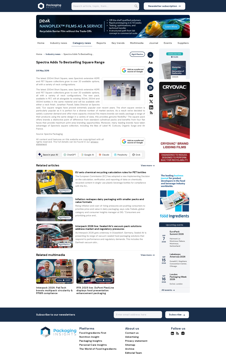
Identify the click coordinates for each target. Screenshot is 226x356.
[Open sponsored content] (113, 37)
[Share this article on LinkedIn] (151, 108)
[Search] (136, 6)
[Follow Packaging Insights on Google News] (183, 335)
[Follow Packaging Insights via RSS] (177, 335)
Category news (82, 43)
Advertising (132, 336)
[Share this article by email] (151, 96)
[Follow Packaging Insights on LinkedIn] (172, 335)
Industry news (58, 43)
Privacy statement (136, 340)
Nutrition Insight (89, 336)
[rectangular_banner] (174, 218)
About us (132, 328)
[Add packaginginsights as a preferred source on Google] (133, 70)
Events (168, 43)
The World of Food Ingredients (98, 348)
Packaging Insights (90, 340)
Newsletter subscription (162, 6)
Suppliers (183, 43)
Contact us (132, 332)
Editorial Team (133, 352)
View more (146, 165)
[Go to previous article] (151, 80)
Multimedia (136, 43)
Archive (129, 348)
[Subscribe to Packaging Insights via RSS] (151, 114)
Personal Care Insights (93, 344)
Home (40, 43)
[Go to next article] (151, 88)
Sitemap (130, 344)
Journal (153, 43)
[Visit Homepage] (49, 11)
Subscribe (175, 314)
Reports (101, 43)
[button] (69, 154)
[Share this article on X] (151, 102)
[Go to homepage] (58, 336)
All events (167, 290)
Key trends (118, 43)
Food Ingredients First (92, 332)
